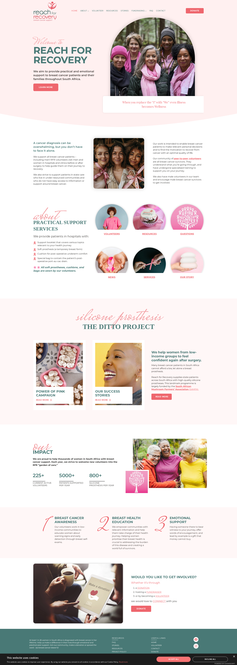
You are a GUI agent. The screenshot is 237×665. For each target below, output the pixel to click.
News (111, 277)
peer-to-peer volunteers (187, 158)
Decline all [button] (210, 659)
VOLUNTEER (162, 596)
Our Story (187, 277)
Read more (123, 662)
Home (74, 10)
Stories (125, 10)
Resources (112, 10)
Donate (194, 10)
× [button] (234, 657)
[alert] (118, 659)
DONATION (143, 588)
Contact (161, 10)
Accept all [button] (173, 659)
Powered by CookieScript (225, 664)
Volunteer (97, 10)
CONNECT (159, 601)
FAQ (151, 10)
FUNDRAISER (153, 592)
